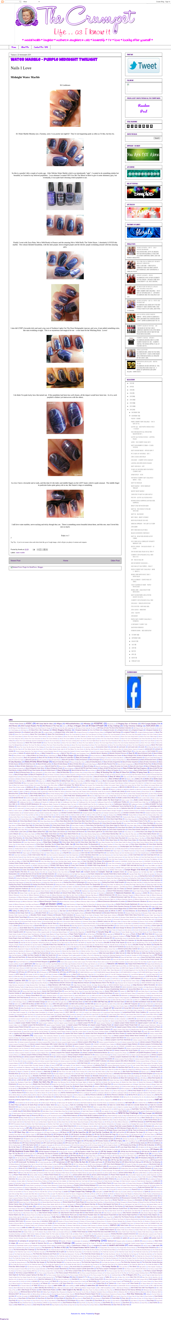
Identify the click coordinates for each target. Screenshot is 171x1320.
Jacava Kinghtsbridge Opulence (116, 989)
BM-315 (66, 789)
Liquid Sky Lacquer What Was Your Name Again (126, 1031)
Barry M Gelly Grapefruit (130, 762)
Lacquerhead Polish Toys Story (24, 1014)
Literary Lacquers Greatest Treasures (79, 1044)
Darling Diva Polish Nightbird (151, 880)
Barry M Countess (41, 759)
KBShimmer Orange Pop (82, 997)
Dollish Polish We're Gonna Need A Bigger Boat (111, 908)
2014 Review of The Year (50, 726)
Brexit (91, 795)
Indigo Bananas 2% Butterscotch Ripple (71, 980)
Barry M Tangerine (36, 774)
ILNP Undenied (136, 978)
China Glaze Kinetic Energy (155, 829)
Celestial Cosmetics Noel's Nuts (112, 812)
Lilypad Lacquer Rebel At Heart (19, 1027)
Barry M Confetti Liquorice (134, 757)
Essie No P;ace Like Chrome (46, 927)
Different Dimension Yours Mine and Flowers (26, 904)
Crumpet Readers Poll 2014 (37, 872)
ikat (41, 976)
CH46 (77, 815)
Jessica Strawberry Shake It (49, 995)
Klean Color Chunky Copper (120, 1006)
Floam (133, 934)
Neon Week (122, 1111)
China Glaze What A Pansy (65, 846)
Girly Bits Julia (130, 942)
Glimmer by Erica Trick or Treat (89, 951)
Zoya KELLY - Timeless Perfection (140, 603)
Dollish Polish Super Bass (140, 906)
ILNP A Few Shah (151, 976)
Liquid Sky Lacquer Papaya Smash (60, 1031)
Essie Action (38, 925)
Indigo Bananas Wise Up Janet (153, 987)
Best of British (114, 779)
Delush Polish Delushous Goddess (118, 891)
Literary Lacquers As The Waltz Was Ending (74, 1037)
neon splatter (105, 1111)
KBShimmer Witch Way (51, 999)
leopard (72, 1019)
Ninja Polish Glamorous (27, 1117)
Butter (67, 797)
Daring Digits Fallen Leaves (65, 876)
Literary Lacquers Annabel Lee (50, 1037)
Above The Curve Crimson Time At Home (35, 736)
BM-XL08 (139, 789)
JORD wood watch (97, 995)
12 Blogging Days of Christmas (126, 723)
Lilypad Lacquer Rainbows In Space (150, 1025)
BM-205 (129, 787)
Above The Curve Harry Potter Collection (108, 738)
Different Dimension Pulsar (90, 899)
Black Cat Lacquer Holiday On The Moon (51, 783)
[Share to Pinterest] (47, 549)
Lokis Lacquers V (13, 1065)
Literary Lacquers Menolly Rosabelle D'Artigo (139, 1048)
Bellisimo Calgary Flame (39, 779)
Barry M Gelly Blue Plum (77, 762)
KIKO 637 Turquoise (37, 1006)
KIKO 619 (150, 1004)
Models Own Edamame (145, 1082)
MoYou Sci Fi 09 (70, 1099)
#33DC (29, 723)
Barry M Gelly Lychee (45, 764)
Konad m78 (138, 1008)
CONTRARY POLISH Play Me (152, 861)
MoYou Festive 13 (29, 1090)
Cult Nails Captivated (133, 872)
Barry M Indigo (88, 766)
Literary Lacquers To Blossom (143, 1059)
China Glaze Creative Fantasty (22, 823)
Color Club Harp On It (150, 855)
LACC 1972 (78, 1012)
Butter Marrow (156, 800)
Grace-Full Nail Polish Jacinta (150, 957)
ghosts (64, 938)
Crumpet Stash (75, 872)
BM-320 (85, 789)
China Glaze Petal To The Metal (147, 836)
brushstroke (152, 795)
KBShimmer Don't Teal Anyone (18, 997)
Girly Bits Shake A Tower (101, 944)
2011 (131, 410)
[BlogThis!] (40, 549)
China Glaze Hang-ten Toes (60, 827)
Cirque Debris (151, 850)
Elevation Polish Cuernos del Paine (18, 915)
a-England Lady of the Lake (32, 732)
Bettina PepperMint (53, 781)
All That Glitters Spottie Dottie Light (53, 749)
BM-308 (28, 789)
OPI (27, 1128)
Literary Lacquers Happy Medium (126, 1044)
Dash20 (83, 886)
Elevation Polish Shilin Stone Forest (129, 915)
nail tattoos (120, 1102)
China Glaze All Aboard (96, 819)
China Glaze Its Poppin (79, 829)
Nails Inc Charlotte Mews (99, 1105)
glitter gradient (77, 955)
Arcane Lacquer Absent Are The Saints (26, 751)
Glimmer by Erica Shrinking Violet (35, 951)
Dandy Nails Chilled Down (45, 876)
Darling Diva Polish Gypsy (137, 878)
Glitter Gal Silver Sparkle (31, 955)
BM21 (21, 791)
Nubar (17, 1126)
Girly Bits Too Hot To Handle (27, 946)
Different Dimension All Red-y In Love (39, 895)
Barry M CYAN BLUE (136, 483)
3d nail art (159, 728)
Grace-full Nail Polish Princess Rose (98, 959)
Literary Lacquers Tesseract (147, 1056)
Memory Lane (145, 1071)
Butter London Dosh (143, 797)
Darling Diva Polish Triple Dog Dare (135, 884)
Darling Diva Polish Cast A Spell (77, 878)
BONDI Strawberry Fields (133, 791)
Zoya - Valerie (135, 613)
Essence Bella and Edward (130, 921)
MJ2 (15, 1080)
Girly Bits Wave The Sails (78, 946)
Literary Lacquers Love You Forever (18, 1048)
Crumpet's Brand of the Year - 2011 (147, 326)
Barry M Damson (82, 759)
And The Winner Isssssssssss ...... (140, 563)
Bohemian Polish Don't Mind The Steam (53, 791)
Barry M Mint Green (49, 770)
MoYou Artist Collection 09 (130, 1086)
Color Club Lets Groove (99, 857)
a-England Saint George (113, 732)
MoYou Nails (27, 1094)
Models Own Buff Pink (95, 1082)
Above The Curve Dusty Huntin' (129, 736)
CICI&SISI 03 (46, 850)
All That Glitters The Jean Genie (74, 749)
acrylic (142, 747)
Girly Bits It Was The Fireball (94, 942)
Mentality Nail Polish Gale (24, 1076)
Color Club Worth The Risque (92, 861)
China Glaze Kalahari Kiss (117, 829)
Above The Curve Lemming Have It (71, 740)
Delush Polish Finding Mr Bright (140, 891)
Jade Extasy (153, 991)
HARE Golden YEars (62, 966)
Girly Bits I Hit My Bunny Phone (41, 942)
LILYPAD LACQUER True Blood (61, 1029)
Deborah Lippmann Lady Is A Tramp (112, 888)
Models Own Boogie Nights (78, 1082)
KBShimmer (124, 995)
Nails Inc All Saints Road (30, 1105)
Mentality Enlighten (59, 1073)
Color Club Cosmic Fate (36, 855)
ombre (156, 1126)
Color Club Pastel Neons (147, 857)
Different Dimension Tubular (48, 901)
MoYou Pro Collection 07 (64, 1097)
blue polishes (106, 787)
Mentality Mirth (80, 1073)
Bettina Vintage (91, 781)
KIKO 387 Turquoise (131, 1004)
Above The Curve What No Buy (117, 745)
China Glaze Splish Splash (147, 840)
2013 (131, 403)
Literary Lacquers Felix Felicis (130, 1042)
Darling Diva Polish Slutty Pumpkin (113, 882)
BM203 (16, 791)
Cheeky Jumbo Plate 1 (154, 815)
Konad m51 (89, 1008)
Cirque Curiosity (140, 850)
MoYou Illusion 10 (54, 1092)
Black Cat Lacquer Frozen (31, 783)
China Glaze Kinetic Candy (136, 829)
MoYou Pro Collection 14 (113, 1097)
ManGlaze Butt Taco (124, 1067)
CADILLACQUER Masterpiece (29, 804)
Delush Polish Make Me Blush (50, 893)
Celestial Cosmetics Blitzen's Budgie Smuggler (109, 810)
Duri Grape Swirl (23, 913)
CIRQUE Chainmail (129, 850)
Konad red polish (37, 1010)
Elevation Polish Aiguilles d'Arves (74, 913)
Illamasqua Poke (83, 976)
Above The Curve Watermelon (99, 745)
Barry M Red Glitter (50, 772)
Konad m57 (108, 1008)
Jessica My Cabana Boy (17, 995)
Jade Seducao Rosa (65, 993)
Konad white (49, 1010)
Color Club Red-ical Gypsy (26, 859)
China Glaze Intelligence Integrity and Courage (41, 829)
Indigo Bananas (52, 980)
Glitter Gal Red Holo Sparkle (151, 953)
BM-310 (43, 789)
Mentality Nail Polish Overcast (42, 1076)
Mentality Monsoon (91, 1073)
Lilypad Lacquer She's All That (104, 1027)
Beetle (12, 779)
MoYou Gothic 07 (69, 1090)
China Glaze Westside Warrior (46, 846)
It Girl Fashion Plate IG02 (45, 989)
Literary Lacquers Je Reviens (83, 1046)
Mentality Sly (157, 1076)
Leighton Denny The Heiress (58, 1018)
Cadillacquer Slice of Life (105, 804)
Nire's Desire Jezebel (55, 1119)
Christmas (149, 848)
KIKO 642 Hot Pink (60, 1006)
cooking (33, 863)
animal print (149, 749)
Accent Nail (49, 747)
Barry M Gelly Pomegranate (125, 764)
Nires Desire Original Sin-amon (48, 1122)
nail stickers (112, 1102)
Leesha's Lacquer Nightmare (154, 1016)
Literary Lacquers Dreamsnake (27, 1042)
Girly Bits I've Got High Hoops (60, 942)
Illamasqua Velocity (112, 976)
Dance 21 (11, 876)
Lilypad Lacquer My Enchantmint (33, 1025)
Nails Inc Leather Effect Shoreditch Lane (104, 1107)
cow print (74, 863)
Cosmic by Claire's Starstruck (60, 863)
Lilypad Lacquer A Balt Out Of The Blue (78, 1020)
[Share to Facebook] (44, 549)
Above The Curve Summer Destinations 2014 (126, 742)
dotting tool (23, 911)
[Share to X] (42, 549)
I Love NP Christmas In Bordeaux (119, 974)
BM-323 (91, 789)
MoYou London (156, 1092)
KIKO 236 (75, 999)
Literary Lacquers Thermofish (103, 1059)
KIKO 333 (129, 1001)
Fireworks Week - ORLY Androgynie (141, 630)
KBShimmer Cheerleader (154, 995)
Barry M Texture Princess (113, 774)
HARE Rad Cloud (22, 970)
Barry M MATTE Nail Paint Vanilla (29, 770)
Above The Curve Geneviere (33, 738)
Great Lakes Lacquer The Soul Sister (137, 961)
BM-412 (113, 789)
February (134, 661)
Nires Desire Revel (64, 1122)
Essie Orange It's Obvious (104, 928)
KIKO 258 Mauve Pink (119, 999)
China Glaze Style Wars (88, 842)
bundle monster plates (32, 797)
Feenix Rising (152, 932)
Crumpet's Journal (90, 872)
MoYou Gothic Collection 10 (104, 1090)
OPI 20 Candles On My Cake (58, 1128)
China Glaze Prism (142, 350)
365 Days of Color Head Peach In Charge (39, 728)
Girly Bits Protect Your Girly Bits (53, 944)
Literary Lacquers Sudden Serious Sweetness (95, 1056)
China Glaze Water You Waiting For (24, 846)
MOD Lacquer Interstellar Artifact (97, 1080)
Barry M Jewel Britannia (102, 766)
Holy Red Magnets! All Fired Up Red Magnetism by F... (141, 433)
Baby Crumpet (46, 753)
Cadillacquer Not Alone (26, 802)
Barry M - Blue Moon (137, 514)
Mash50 (39, 1071)
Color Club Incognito (58, 857)
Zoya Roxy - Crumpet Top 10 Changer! (142, 460)
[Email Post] (33, 549)
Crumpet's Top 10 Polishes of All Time (142, 600)
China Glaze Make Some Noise (47, 834)
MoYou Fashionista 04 (155, 1088)
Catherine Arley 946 (127, 808)
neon (97, 1111)
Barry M (131, 753)
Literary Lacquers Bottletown (51, 1040)
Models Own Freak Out (24, 1084)
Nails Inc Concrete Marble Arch (137, 1105)
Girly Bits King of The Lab (143, 942)
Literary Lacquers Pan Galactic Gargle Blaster (65, 1052)
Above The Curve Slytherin (86, 742)
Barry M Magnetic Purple (54, 768)
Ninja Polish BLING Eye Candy (113, 1115)
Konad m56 (98, 1008)
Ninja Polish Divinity (151, 1115)
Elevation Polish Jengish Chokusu (42, 915)
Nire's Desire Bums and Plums (23, 1119)
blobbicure (30, 787)
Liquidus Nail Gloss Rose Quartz (137, 1033)
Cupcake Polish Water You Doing (138, 874)
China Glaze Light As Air (94, 831)
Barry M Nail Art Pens (78, 770)
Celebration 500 (85, 810)
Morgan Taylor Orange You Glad (25, 1086)
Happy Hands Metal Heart (136, 963)
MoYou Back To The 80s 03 (46, 1088)
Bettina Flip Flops (20, 781)
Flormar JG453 (22, 936)
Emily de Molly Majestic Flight (29, 919)
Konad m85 (156, 1008)
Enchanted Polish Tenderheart (72, 921)
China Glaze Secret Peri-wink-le (70, 840)
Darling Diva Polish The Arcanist (43, 884)
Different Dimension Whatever (136, 901)
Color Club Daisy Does (72, 855)
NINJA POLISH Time (134, 1117)
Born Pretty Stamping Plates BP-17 (96, 793)
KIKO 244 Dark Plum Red (104, 999)
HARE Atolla (37, 966)
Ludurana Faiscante (86, 1065)
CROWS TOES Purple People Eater (47, 869)
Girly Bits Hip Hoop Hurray (67, 940)
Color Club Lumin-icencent (115, 857)
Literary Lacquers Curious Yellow (142, 1040)
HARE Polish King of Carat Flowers (54, 968)
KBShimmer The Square (35, 999)
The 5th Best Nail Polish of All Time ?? (142, 552)
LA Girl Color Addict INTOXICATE (75, 1010)
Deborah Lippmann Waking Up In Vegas (62, 891)
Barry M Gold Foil (51, 766)
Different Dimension (155, 893)
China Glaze (64, 819)
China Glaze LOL (129, 831)
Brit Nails (145, 795)
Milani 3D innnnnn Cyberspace (140, 533)
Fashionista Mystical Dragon (59, 932)
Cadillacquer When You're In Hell (62, 806)
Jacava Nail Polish (148, 989)
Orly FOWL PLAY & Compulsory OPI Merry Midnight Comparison (148, 262)
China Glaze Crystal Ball (57, 823)
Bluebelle (114, 787)
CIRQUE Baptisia (88, 850)
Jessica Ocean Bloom (33, 995)
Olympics (149, 1126)
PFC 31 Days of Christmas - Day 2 (140, 454)
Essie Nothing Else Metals (86, 927)
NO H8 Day (108, 1122)
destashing (138, 893)
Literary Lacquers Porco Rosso (118, 1052)
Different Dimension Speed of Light (144, 899)
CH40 (72, 815)
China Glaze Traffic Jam (64, 844)
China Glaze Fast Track (130, 823)
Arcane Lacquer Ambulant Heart (48, 751)
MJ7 (30, 1080)
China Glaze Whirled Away (82, 846)
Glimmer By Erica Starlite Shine (70, 951)
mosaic (96, 1086)
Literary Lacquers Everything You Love (109, 1042)
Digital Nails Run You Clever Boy (85, 904)
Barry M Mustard (63, 770)
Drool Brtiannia (142, 911)
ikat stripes (48, 976)
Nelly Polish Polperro (88, 1111)
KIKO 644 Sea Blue (73, 1006)
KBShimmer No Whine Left (50, 997)
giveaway (70, 949)
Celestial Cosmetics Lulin (30, 812)
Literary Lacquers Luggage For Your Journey (63, 1048)
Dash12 (64, 886)
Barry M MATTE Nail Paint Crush (110, 768)
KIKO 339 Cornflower (78, 1004)
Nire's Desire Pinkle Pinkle (135, 1119)
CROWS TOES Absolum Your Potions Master (139, 863)
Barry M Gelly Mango (60, 764)
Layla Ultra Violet (75, 1016)
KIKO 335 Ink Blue (28, 1004)
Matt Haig (47, 1071)
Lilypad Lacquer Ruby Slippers (61, 1027)
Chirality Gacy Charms (50, 848)
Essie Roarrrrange (13, 930)
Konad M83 (147, 1008)
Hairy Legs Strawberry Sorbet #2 (73, 963)
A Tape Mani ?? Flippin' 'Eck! (139, 624)
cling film (66, 852)
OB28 (100, 1126)
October (134, 635)
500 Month (24, 730)
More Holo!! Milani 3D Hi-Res (139, 520)
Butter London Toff (127, 800)
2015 (131, 396)
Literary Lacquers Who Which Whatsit (121, 1061)
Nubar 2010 (24, 1126)
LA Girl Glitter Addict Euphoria (153, 1010)
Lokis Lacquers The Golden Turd (152, 1063)
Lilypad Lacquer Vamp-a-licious (82, 1029)
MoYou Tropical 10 (106, 1099)
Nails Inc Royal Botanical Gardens (55, 1109)
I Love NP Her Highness (137, 974)
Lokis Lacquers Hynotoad (114, 1063)
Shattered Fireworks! (137, 627)
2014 (131, 400)
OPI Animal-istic (67, 1130)
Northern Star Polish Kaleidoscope (36, 1124)
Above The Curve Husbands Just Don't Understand (30, 740)
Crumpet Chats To (154, 869)
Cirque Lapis (26, 852)
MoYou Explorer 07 (126, 1088)
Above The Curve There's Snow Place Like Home (56, 745)
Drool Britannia (130, 911)
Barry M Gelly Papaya (90, 764)
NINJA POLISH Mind (64, 1117)
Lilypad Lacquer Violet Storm (121, 1029)
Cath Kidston (56, 808)
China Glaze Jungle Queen (97, 829)
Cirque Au (78, 850)
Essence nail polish (111, 923)
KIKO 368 (90, 1004)
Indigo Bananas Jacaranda (16, 985)
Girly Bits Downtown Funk (32, 940)
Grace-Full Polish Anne (22, 961)
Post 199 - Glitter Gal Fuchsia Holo (141, 497)
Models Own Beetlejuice (132, 1080)
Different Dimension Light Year (120, 897)
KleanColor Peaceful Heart (59, 1008)
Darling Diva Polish (40, 878)
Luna (128, 1065)
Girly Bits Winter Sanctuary (38, 949)
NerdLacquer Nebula (72, 1113)
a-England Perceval (81, 732)
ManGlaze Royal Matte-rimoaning (64, 1069)
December (135, 412)
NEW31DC (158, 1113)
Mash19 (159, 1069)
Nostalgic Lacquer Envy (122, 1124)
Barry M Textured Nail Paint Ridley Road (30, 776)
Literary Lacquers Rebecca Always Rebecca (35, 1054)
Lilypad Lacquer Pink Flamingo (78, 1025)
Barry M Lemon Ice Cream (119, 766)
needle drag (17, 1111)
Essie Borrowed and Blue (106, 925)
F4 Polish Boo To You (78, 930)
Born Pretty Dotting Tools (38, 793)
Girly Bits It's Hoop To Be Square (114, 942)
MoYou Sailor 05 (21, 1099)
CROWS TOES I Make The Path (44, 867)
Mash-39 (124, 1069)
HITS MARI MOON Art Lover (85, 972)
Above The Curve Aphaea (73, 734)
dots (150, 908)
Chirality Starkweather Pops (137, 848)
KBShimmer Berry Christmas (137, 995)
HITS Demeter (43, 972)
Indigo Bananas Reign (100, 985)
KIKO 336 (40, 1004)
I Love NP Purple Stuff (152, 974)
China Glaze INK (22, 829)
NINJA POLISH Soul (106, 1117)
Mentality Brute (35, 1073)
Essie (16, 925)
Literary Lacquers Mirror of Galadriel (49, 1050)
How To (75, 974)
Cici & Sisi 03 (26, 850)
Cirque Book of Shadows (103, 850)
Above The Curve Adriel (21, 734)
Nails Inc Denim (42, 1107)
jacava (74, 989)
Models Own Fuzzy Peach (41, 1084)
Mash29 (13, 1071)
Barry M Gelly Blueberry (94, 762)
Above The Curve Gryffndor (67, 738)
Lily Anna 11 (14, 1020)
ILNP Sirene (115, 978)
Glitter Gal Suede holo (49, 955)
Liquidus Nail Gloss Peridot (115, 1033)
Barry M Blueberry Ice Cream (112, 755)
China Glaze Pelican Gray (88, 836)
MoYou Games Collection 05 (44, 1090)
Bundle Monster (18, 797)
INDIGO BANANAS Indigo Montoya (151, 982)
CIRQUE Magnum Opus (37, 852)
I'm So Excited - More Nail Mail (140, 606)
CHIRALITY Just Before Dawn (67, 848)
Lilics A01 (131, 1018)
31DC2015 (150, 726)
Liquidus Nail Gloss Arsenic (22, 1033)
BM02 (153, 789)
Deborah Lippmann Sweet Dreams (39, 891)
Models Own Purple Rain (103, 1084)
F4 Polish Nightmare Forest (108, 930)
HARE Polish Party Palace (112, 968)
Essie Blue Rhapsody (90, 925)
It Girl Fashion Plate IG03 (62, 989)
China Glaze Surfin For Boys (123, 842)
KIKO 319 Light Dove (61, 1001)
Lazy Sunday (102, 1016)
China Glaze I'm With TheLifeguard (104, 827)
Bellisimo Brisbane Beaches (23, 779)
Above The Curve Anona (55, 734)
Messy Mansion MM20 (77, 1078)
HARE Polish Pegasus (128, 968)
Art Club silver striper (139, 751)
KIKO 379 (112, 1004)
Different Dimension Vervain (66, 901)
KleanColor (133, 1006)
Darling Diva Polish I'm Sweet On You (19, 880)
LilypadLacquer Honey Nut (138, 1029)
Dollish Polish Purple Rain (74, 906)
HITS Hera (63, 972)
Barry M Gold (39, 766)
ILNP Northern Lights (104, 978)
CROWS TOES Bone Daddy (40, 865)
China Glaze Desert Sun (74, 823)
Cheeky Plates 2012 (26, 819)
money (115, 1084)
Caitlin (145, 806)
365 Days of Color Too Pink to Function (144, 728)
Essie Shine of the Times (48, 930)
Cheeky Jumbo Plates (128, 817)
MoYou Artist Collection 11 (146, 1086)
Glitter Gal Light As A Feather (88, 953)
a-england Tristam (129, 732)
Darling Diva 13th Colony (130, 876)
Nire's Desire (146, 1117)
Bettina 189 (130, 779)
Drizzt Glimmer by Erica (76, 911)
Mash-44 (145, 1069)
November (135, 416)
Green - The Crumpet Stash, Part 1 (141, 442)
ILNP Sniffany (125, 978)
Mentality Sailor (122, 1076)
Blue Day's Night (82, 787)
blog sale (43, 787)
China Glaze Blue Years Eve (83, 821)
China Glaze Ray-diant (118, 838)
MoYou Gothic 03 (58, 1090)
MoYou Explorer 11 (140, 1088)
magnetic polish (64, 1067)
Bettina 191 (139, 779)
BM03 (158, 789)
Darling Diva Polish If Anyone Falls (40, 880)
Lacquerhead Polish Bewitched (111, 1012)
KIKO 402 (142, 1004)
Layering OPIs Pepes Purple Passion (141, 463)
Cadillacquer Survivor (137, 804)
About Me (25, 47)
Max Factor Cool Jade (65, 1071)
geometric (56, 938)
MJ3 (19, 1080)
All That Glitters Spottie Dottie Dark (32, 749)
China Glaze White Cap (98, 846)
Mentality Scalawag (134, 1076)
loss (53, 1065)
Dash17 (70, 886)
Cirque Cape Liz (117, 850)
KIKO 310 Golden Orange (37, 1001)
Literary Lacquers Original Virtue (40, 1052)
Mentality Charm (46, 1073)
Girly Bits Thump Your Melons (142, 944)
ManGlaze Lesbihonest (91, 1067)
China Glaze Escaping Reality (111, 823)
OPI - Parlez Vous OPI (137, 560)
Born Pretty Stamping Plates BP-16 (75, 793)
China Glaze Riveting (153, 838)
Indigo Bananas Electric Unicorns (60, 982)
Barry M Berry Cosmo (19, 755)
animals (157, 749)
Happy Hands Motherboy (154, 963)
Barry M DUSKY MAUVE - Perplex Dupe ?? (142, 450)
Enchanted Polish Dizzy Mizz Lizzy (144, 919)
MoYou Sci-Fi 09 (82, 1099)
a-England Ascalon (108, 730)
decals (77, 891)
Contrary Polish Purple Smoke (18, 863)
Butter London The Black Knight (108, 800)
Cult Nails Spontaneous (63, 874)
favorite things (91, 932)
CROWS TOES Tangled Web (67, 869)
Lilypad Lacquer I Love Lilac (147, 1023)
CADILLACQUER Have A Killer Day (138, 802)
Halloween (121, 964)
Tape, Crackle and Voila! (138, 457)
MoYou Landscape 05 (85, 1092)
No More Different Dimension (120, 1122)
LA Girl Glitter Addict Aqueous (116, 1010)
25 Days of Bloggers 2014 (76, 726)
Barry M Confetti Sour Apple (16, 759)
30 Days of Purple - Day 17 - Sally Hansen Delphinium (146, 248)
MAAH (47, 1067)
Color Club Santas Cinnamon (61, 859)
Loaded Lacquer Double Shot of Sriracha (44, 1063)
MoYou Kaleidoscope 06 (69, 1092)
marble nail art (81, 1069)
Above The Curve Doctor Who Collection (75, 736)
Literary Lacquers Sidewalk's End (140, 1054)
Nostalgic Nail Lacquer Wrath (139, 1124)
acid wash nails (133, 747)
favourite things (103, 932)
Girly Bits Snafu (114, 944)
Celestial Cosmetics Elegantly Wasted (150, 810)
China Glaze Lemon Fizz (36, 831)
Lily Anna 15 (23, 1020)
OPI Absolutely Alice (157, 1128)
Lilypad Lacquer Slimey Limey (126, 1027)
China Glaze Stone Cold (70, 842)
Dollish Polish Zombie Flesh (137, 908)
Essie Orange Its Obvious (124, 927)
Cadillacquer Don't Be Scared (87, 802)
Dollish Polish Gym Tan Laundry (148, 904)
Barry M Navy (91, 770)
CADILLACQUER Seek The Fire (87, 804)
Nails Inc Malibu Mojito (141, 1107)
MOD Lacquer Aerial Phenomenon (50, 1080)
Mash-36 (118, 1069)
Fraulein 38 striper (87, 936)
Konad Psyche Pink (26, 1010)
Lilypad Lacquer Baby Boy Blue (119, 1020)
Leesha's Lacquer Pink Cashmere (19, 1018)
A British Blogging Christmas (61, 730)
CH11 (36, 815)
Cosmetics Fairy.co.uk (43, 863)
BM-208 (143, 787)
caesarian (139, 806)
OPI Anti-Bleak (78, 1130)
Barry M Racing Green (23, 772)
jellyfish (117, 993)
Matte (54, 1071)
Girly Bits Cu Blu (151, 938)
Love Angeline (66, 1065)
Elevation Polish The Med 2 (53, 917)
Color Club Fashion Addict (120, 855)
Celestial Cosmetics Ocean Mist (133, 812)
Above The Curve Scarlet (33, 742)
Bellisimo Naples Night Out (71, 779)
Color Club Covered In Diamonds (55, 855)
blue (74, 787)
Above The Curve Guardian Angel (86, 738)
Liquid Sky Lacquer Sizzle (79, 1031)
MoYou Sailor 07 (45, 1099)
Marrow (98, 1069)
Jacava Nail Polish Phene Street (73, 991)
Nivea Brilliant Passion (97, 1122)
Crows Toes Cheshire (78, 865)
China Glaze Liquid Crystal (113, 831)
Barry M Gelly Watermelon (25, 766)
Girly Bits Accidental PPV (104, 938)
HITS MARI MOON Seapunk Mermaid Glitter (107, 972)
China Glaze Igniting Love (143, 827)
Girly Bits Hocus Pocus (85, 940)
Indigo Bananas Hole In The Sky (102, 982)
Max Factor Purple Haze (114, 1071)
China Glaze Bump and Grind (102, 821)
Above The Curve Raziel (147, 740)
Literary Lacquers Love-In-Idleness (39, 1048)
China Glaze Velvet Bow (138, 844)
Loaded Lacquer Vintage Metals (66, 1063)
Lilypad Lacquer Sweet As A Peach (149, 1027)
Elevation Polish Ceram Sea (133, 913)
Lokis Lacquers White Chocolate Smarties (32, 1065)
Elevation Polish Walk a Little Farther (108, 917)
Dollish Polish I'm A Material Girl (34, 906)
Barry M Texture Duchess (68, 774)
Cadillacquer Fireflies (120, 802)
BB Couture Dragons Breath (138, 776)
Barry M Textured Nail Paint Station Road (54, 776)
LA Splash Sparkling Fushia (55, 1012)
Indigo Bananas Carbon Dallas (130, 980)
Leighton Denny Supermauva (39, 1018)
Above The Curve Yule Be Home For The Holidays (30, 747)
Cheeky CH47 (142, 815)
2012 (131, 406)
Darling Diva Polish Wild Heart (45, 886)
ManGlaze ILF (155, 1067)
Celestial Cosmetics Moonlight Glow (92, 812)
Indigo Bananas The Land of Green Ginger (83, 987)
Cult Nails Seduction (47, 874)
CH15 (42, 815)
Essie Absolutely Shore (26, 925)
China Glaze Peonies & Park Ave (106, 836)
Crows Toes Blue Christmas (22, 865)
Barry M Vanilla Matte (86, 776)
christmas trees (158, 848)
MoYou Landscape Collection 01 (102, 1092)
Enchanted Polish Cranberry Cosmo (123, 919)
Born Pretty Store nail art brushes (53, 795)
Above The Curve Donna (112, 736)
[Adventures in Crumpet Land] (134, 707)
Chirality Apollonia (113, 846)
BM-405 (105, 789)
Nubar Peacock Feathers (50, 1126)
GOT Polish (158, 955)
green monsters (158, 961)
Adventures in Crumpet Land (135, 676)
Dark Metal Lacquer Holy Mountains (104, 876)
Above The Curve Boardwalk (112, 734)
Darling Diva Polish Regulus (16, 882)
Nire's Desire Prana (151, 1119)
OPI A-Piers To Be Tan (143, 1128)
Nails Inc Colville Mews (117, 1105)
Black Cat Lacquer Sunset (21, 785)
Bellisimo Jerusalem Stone (55, 779)
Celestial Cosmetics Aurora (131, 810)
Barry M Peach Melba (126, 770)
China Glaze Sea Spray (50, 840)
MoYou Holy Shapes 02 (120, 1090)
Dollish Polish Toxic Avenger (68, 908)
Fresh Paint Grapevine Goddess (115, 936)
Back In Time (65, 753)
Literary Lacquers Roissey (58, 1054)
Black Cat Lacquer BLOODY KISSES (142, 781)
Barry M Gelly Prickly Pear (143, 764)
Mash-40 (131, 1069)
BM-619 (126, 789)
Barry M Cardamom (30, 757)
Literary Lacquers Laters (153, 1046)
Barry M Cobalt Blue (67, 757)
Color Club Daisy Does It (88, 855)
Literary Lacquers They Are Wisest (124, 1059)
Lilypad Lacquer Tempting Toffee (18, 1029)
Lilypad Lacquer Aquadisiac (100, 1020)
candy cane (12, 808)
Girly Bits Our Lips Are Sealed (33, 944)
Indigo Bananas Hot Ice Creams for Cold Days (126, 982)
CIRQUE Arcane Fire (67, 850)
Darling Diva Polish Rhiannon (33, 882)
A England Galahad (81, 730)
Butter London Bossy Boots (107, 797)
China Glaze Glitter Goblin (134, 825)
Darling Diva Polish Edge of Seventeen (117, 878)
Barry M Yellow (115, 776)
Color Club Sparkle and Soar (97, 859)
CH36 (62, 815)
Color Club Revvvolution (43, 859)
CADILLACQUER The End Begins (26, 806)
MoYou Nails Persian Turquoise (63, 1094)
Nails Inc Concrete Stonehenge (26, 1107)
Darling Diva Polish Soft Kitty (134, 882)
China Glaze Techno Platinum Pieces (143, 842)
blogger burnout (53, 787)
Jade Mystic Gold (38, 993)
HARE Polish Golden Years (33, 968)
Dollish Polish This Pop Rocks (51, 908)
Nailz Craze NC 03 (107, 1109)
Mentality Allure (13, 1073)
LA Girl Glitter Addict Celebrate (134, 1010)
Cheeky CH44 (132, 815)
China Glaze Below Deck (47, 821)
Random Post (143, 108)
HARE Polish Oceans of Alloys (95, 968)
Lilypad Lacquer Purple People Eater (126, 1025)
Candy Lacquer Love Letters (34, 808)
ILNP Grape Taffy (78, 978)
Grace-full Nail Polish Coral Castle (67, 957)
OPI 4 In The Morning (74, 1128)
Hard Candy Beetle (25, 966)
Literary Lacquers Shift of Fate (121, 1054)
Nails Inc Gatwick (69, 1107)
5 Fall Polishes (15, 730)
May (133, 651)
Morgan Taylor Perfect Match (44, 1086)
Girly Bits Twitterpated (42, 946)
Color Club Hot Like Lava (30, 857)
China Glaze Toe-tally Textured (25, 844)
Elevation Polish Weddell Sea (128, 917)
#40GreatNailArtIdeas (72, 723)
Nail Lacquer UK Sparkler (65, 1102)
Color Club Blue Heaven (112, 852)
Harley (43, 970)
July (133, 645)
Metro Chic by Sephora (111, 1078)
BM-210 (156, 787)
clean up (58, 852)
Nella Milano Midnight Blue (31, 1111)
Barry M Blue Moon (83, 755)
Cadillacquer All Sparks (40, 802)
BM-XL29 (146, 789)
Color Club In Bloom (44, 857)
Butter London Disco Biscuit (127, 797)
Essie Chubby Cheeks (132, 925)
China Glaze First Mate (146, 823)
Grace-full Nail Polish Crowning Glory (88, 957)
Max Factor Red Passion (131, 1071)
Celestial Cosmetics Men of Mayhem (48, 812)
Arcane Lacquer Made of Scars (84, 751)
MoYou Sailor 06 (33, 1099)
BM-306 (21, 789)
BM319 (27, 791)
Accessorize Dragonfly (75, 747)
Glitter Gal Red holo (133, 953)
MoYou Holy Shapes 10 (135, 1090)
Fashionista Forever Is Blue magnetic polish (38, 932)
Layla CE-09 (95, 1014)
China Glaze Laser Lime (18, 831)
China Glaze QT (103, 838)
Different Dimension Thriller (29, 901)
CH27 (57, 815)
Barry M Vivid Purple (100, 776)
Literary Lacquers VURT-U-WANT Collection (93, 1061)
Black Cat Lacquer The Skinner (70, 785)
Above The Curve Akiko (37, 734)
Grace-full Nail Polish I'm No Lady (130, 957)
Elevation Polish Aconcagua (56, 913)
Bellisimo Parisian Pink (86, 779)
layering (79, 1014)
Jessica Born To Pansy (143, 993)
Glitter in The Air (87, 955)
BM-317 (72, 789)
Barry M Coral (30, 759)
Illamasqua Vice (124, 976)
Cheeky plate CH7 (156, 817)
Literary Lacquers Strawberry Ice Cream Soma (39, 1056)
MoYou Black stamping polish (83, 1088)
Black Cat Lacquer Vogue (112, 785)
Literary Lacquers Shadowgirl (102, 1054)
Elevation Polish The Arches (36, 917)
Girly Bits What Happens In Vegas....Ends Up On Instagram (142, 946)
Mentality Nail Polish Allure (105, 1073)
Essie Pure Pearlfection (154, 927)
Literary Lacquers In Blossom (43, 1046)
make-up (79, 1067)
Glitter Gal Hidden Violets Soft (70, 953)
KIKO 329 (88, 1001)
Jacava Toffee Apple (111, 991)
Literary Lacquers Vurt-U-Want (68, 1061)
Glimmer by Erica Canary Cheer (107, 949)
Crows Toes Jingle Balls (82, 867)
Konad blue (79, 1008)
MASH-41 (138, 1069)
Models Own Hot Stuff (58, 1084)
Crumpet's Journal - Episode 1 (145, 338)
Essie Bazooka (64, 925)
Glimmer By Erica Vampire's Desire (109, 951)
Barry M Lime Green (136, 766)
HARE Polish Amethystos (103, 966)
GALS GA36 (41, 938)
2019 (131, 387)
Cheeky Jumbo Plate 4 (62, 817)
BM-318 (79, 789)
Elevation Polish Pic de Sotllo (84, 915)
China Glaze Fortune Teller (61, 825)
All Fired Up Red (151, 747)
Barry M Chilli (54, 757)
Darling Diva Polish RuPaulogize (74, 882)
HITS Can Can (32, 972)
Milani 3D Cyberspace (128, 1078)
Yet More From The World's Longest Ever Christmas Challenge (147, 288)
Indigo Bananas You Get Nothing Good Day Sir (23, 989)
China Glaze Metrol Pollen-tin (68, 834)
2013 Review (13, 726)
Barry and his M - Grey (137, 466)
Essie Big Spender (77, 925)
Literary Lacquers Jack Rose (63, 1046)
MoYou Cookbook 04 (99, 1088)
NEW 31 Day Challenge (128, 1113)
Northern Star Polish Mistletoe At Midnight (76, 1124)
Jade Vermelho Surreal (89, 993)
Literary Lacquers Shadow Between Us (80, 1054)
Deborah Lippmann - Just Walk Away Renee (120, 886)
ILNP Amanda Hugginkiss (26, 978)
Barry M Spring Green (139, 772)
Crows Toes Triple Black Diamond (98, 869)
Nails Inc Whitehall (88, 1109)
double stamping (43, 911)
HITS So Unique (39, 974)
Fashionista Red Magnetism (76, 932)
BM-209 (150, 787)
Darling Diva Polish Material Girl (128, 880)
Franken (76, 936)
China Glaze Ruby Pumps (17, 840)
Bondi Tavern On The (148, 791)
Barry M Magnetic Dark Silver (35, 768)
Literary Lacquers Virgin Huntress (49, 1061)
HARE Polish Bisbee (134, 966)
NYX (77, 1126)
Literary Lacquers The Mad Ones (38, 1059)
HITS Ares (21, 972)
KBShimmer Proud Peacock (140, 997)
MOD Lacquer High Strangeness (73, 1080)
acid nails (113, 747)
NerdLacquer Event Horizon (41, 1113)
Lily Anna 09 (149, 1018)
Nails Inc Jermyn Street (83, 1107)
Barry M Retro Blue (63, 772)
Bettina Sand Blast (78, 781)
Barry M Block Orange (65, 755)
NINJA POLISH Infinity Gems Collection (46, 1117)
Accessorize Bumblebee (60, 747)
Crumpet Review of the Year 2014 (57, 872)
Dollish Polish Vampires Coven (86, 908)
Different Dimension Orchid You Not (38, 899)
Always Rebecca (104, 749)
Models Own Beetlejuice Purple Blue (21, 1082)
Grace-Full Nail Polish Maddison (53, 959)
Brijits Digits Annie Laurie (101, 795)
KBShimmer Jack (35, 997)
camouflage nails (154, 806)
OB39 (105, 1126)
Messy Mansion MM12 (44, 1078)
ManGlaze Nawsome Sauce (42, 1069)
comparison (108, 861)
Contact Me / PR (41, 47)
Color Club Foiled (135, 855)
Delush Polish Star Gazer (90, 893)
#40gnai (59, 723)
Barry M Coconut (81, 757)
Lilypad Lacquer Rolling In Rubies (40, 1027)
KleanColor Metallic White (43, 1008)
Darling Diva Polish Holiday (153, 878)
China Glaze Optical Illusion (148, 834)
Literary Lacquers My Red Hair (102, 1050)
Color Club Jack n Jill (71, 857)
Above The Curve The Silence (33, 745)
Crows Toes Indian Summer (65, 867)
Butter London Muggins (57, 800)
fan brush (135, 930)
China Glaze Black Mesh (63, 821)
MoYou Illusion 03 (17, 1092)
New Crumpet (146, 1113)
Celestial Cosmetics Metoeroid (70, 812)
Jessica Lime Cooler (157, 993)
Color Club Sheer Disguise (78, 859)
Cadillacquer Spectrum (121, 804)
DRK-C (120, 911)
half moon (102, 963)
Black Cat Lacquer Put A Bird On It (134, 783)
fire (86, 934)
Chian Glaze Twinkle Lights (51, 819)
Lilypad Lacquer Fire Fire (86, 1023)
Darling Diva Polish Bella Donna (56, 878)
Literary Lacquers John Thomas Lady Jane (105, 1046)
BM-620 (132, 789)
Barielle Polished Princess (118, 753)
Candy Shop (47, 808)
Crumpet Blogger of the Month (135, 870)
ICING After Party (18, 976)
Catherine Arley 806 (113, 808)
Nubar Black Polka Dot (35, 1126)
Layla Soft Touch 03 (29, 1016)
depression (109, 893)
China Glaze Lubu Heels (27, 834)
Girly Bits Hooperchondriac (145, 940)
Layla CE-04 (86, 1014)
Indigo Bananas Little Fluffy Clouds (59, 985)
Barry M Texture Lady (83, 774)
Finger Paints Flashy (61, 934)
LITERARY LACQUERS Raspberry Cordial (142, 1052)
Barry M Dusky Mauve (119, 759)
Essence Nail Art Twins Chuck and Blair (93, 923)
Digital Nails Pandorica (69, 904)
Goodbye (134, 955)
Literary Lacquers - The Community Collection (46, 1035)
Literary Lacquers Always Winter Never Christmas (129, 1035)
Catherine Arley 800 (99, 808)
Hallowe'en (110, 964)
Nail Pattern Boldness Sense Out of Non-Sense (94, 1102)
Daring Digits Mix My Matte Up (84, 876)
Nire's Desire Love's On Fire (70, 1119)
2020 (131, 383)
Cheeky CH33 (121, 815)
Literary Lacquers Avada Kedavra (135, 1037)
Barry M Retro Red (89, 772)
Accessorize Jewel (102, 747)
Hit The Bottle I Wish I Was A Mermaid (109, 970)
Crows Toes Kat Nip (96, 867)
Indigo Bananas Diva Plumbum (39, 982)
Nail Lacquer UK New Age (49, 1102)
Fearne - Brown (135, 418)
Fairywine (120, 930)
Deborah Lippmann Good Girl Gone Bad (64, 888)
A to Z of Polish (95, 730)
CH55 (98, 815)
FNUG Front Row (50, 936)
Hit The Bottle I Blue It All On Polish (87, 970)
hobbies (55, 974)
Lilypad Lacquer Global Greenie (124, 1023)
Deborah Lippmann (99, 886)
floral (139, 934)
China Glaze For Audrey (42, 825)
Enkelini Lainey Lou (104, 921)
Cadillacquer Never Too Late (68, 804)
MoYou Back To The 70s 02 (27, 1088)
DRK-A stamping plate (101, 911)
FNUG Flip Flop (39, 936)
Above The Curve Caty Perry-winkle (131, 734)
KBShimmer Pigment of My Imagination (118, 997)
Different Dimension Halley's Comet (27, 897)
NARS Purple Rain (119, 1109)
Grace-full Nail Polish (18, 957)
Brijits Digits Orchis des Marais (118, 795)
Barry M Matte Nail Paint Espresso (135, 768)
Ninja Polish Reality (92, 1117)
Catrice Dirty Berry (142, 808)
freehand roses (99, 936)
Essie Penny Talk (139, 927)
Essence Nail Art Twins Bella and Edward (70, 923)
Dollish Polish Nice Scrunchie (54, 906)
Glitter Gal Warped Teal (64, 955)
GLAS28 (94, 949)
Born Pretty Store (36, 795)
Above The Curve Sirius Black (52, 742)
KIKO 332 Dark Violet (117, 1001)
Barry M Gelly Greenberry (148, 762)
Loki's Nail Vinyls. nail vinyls (97, 1063)
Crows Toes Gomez (113, 865)
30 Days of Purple (96, 726)
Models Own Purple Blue (86, 1084)
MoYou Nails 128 (48, 1094)
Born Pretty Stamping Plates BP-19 (117, 793)
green (150, 961)
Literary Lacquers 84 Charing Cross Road (72, 1035)
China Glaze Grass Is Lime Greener (38, 827)
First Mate (99, 934)
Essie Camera (120, 925)
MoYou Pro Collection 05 (46, 1097)
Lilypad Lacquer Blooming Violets (140, 1020)
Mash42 (26, 1071)
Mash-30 (111, 1069)
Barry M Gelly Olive (76, 764)
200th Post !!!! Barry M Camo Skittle (141, 494)
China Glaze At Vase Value (147, 819)
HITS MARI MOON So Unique (129, 972)
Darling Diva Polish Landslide (60, 880)
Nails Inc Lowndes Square (125, 1107)
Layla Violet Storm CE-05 (89, 1016)
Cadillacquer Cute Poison (70, 802)
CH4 (67, 815)
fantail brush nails (145, 930)
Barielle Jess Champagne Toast (80, 753)
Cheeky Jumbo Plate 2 (30, 817)
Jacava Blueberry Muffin (85, 989)
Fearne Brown (115, 932)
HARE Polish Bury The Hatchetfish (151, 966)
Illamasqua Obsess (70, 976)
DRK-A (89, 911)
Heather (73, 970)
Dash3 (89, 886)
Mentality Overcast (99, 1076)
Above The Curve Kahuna (53, 740)
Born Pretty (24, 793)
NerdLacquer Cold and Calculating (22, 1113)
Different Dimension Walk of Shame (85, 901)
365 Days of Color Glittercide (18, 728)
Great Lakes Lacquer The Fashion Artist (85, 961)
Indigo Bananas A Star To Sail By (93, 980)
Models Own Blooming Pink (61, 1082)
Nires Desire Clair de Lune (31, 1122)
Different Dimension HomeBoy (75, 897)
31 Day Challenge (114, 726)
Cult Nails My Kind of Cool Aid (29, 874)
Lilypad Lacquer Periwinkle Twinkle (55, 1025)
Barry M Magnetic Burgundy (16, 768)
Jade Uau (76, 993)
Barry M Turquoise (73, 776)
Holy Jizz (68, 974)
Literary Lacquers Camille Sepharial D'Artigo (91, 1040)
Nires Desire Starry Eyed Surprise (80, 1122)
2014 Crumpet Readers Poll (30, 726)
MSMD (115, 1099)
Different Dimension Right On (107, 899)
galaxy (34, 938)
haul (59, 970)
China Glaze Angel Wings (114, 819)
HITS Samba (29, 974)
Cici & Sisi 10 (35, 850)
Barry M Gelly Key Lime (28, 764)
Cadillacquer (13, 802)
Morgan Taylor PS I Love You (63, 1086)
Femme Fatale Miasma (48, 934)
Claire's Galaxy (50, 852)
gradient (53, 962)
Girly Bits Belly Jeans (120, 938)
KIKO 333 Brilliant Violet (142, 1001)
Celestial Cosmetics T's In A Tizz (19, 815)
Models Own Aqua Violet (116, 1080)
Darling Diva (119, 876)
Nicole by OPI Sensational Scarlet (52, 1115)
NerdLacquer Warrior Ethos (107, 1113)
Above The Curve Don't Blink (95, 736)
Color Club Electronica (105, 855)
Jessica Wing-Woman (80, 995)
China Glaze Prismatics (68, 838)
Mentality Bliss (24, 1073)
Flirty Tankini (126, 934)
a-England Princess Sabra (96, 732)
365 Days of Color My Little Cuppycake (63, 728)
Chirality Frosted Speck (36, 848)
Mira (10, 1080)
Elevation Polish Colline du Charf (152, 913)
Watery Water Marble (137, 491)
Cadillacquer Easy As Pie (104, 802)
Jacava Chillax (99, 989)
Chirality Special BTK (122, 848)
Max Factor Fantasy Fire (80, 1071)
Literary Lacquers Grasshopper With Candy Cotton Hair (47, 1044)
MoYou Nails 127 (37, 1094)
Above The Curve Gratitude (50, 738)
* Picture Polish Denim (16, 723)
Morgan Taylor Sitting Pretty (83, 1086)
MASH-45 (152, 1069)
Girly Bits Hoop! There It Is (101, 940)
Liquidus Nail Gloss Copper (73, 1033)
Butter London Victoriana (142, 800)
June (133, 648)
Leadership (112, 1016)
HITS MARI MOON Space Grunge (148, 972)
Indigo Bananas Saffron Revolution (144, 985)
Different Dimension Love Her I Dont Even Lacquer (146, 897)
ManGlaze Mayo (13, 1069)
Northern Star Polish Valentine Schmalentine (102, 1124)
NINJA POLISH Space (120, 1117)
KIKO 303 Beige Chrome (20, 1001)
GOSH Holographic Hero (145, 955)
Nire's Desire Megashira (86, 1119)
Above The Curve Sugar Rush (104, 742)
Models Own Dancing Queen (111, 1082)
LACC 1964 (69, 1012)
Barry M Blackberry (51, 755)
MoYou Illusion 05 (42, 1092)
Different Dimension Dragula (125, 895)
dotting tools (33, 911)
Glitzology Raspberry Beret (117, 955)
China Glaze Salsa (34, 840)
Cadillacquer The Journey (44, 806)
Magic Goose (54, 1067)
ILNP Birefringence (53, 978)
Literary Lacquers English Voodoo (66, 1042)
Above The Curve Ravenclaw (131, 740)
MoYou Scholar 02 (58, 1099)
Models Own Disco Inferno (129, 1082)
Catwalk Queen (72, 810)
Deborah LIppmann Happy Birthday (88, 888)
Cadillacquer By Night (55, 802)
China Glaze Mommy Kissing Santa (90, 834)
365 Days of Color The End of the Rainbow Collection (114, 728)
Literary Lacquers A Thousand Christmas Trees (98, 1035)
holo (61, 974)
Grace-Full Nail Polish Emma (109, 957)
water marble (20, 552)
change (104, 815)
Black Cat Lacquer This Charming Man (92, 785)
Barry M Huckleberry (75, 766)
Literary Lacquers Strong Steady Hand (68, 1056)
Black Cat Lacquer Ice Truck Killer (94, 783)
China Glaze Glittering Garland (152, 825)
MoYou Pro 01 (133, 1094)
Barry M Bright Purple (145, 755)
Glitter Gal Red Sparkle (15, 955)
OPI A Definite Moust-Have (89, 1128)
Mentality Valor (23, 1078)
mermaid (32, 1078)
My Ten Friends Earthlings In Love (129, 1099)
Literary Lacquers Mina (31, 1050)
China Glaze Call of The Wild (120, 821)
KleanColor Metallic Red (27, 1008)
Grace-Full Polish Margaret (38, 961)
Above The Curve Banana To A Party (92, 734)
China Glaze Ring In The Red (136, 838)
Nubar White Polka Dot (66, 1126)
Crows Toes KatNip (109, 867)
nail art (158, 1099)
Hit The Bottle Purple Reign (153, 970)
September (135, 638)
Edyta (32, 913)
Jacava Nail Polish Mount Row (52, 991)
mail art (73, 1067)
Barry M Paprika (113, 770)
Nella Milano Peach (48, 1111)
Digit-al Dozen (48, 903)
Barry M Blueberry (96, 755)
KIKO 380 (119, 1004)
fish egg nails (108, 934)
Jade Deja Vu (131, 991)
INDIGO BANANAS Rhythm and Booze (119, 985)
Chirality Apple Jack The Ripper (130, 846)
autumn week (30, 753)
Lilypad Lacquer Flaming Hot (104, 1023)
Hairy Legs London (41, 963)
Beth (123, 779)
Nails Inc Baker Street (47, 1105)
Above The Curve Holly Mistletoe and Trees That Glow (136, 738)
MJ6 (24, 1080)
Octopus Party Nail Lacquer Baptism (120, 1126)
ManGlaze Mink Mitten (108, 1067)
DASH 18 (57, 886)
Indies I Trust (41, 980)
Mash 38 (104, 1069)
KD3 (62, 999)
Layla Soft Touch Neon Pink (59, 1016)
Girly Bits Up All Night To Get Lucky (59, 946)
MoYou (102, 1086)
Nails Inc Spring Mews (73, 1109)
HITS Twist (48, 974)
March (134, 658)
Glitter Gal (130, 951)
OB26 (95, 1126)
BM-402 (99, 789)
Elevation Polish (41, 913)
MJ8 (35, 1080)
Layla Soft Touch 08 (42, 1016)
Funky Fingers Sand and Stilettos (19, 938)
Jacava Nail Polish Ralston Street (93, 991)
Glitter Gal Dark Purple (142, 951)
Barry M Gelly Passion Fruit (106, 764)
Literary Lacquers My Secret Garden (126, 1050)
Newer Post (15, 561)
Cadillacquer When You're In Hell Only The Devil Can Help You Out (91, 806)
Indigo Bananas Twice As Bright (110, 987)
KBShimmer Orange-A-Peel (98, 997)
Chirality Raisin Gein (109, 848)
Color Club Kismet (85, 857)
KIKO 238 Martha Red (87, 999)
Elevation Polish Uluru (91, 917)
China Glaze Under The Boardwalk (86, 844)
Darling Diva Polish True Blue (154, 884)
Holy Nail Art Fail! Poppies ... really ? (142, 566)
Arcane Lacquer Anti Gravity (66, 751)
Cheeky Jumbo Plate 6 (96, 817)
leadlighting (121, 1016)
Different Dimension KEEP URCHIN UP (98, 897)
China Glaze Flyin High (24, 825)
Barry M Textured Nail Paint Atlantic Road (133, 774)
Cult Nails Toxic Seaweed (79, 874)
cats (65, 810)
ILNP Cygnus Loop (65, 978)
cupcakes (151, 874)
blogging (62, 787)
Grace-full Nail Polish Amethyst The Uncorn (41, 957)
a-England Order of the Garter (64, 732)
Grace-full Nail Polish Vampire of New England (125, 959)
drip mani (63, 911)
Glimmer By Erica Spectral (53, 951)
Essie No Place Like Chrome (67, 927)
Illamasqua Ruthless (98, 976)
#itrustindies (110, 723)
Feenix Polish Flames (140, 932)
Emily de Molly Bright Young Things (148, 917)
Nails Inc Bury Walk (62, 1105)
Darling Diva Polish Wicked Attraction (22, 886)
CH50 (82, 815)
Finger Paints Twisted (76, 934)
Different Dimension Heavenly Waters (51, 897)
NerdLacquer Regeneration (88, 1113)
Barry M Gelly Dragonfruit (112, 762)
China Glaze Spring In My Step (32, 842)
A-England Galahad (152, 730)
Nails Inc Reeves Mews (37, 1109)
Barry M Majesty (69, 768)
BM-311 (51, 789)
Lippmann (151, 1029)
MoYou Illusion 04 (31, 1092)
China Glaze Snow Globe (128, 840)
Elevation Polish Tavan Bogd (18, 917)
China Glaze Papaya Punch (51, 836)
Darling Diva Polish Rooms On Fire (52, 882)
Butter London (75, 797)
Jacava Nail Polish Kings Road (31, 991)
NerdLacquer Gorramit (57, 1113)
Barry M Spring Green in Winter (146, 314)
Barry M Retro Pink (77, 772)
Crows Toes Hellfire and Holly (153, 865)
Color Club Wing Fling (47, 861)
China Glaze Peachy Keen (71, 836)
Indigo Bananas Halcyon (81, 982)
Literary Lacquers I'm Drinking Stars (151, 1044)
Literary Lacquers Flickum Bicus (150, 1042)
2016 (131, 393)
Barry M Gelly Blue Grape (61, 762)
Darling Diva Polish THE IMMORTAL (65, 884)
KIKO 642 (49, 1006)
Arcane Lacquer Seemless (102, 751)
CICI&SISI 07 (56, 850)
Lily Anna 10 (158, 1018)
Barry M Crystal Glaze (54, 759)
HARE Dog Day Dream (48, 966)
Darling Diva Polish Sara (93, 882)
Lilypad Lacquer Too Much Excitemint (39, 1029)
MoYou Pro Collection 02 (146, 1094)
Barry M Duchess (106, 759)
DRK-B (113, 911)
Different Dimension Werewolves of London (111, 901)
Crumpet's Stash (104, 872)
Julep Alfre (107, 995)
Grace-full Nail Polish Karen (16, 959)
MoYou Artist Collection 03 (114, 1086)
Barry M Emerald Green (148, 759)
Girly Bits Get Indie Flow (49, 940)
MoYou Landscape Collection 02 (122, 1092)
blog (37, 787)
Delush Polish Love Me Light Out (29, 893)
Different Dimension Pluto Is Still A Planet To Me (66, 899)
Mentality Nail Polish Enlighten (143, 1073)
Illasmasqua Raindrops (138, 976)
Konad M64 (128, 1008)
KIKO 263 (129, 999)
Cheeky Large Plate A (143, 817)
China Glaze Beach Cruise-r (29, 821)
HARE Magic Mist (74, 966)
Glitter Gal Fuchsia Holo (40, 953)
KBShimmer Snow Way (20, 999)
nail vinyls (128, 1102)
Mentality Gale (70, 1073)
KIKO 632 (158, 1004)
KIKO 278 (145, 999)
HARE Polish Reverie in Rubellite (144, 968)
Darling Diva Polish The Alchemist (19, 884)
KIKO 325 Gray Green (76, 1001)
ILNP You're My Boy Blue (150, 978)
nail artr (27, 1102)
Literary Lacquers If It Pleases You (22, 1046)
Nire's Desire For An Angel (40, 1119)
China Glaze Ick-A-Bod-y (125, 827)
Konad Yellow (58, 1010)
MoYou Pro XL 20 (128, 1097)
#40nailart (87, 723)
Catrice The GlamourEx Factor (51, 810)
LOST (58, 1065)
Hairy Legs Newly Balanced (55, 963)
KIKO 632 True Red (15, 1006)
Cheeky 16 (112, 815)
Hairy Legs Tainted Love (91, 963)
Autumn (20, 753)
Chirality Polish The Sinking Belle (90, 848)
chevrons (37, 819)
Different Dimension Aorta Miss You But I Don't (65, 895)
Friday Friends (131, 936)
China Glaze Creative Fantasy (40, 823)
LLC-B (29, 1063)
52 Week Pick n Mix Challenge (39, 730)
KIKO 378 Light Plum (101, 1004)
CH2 (52, 815)
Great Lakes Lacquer (66, 961)
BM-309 (36, 789)
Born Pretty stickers (23, 795)
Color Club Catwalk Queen (142, 852)
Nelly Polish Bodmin (75, 1111)
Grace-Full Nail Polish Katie (33, 959)
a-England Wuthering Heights (145, 732)
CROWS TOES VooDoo (116, 869)
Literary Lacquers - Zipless (145, 275)
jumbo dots (115, 995)
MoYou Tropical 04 (94, 1099)
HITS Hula (72, 972)
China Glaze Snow (111, 840)
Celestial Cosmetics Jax (15, 812)
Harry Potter (51, 970)
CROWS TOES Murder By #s (96, 863)
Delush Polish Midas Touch (71, 893)
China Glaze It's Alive (63, 829)
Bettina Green (31, 781)
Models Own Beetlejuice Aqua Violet (152, 1080)
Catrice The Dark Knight (32, 810)
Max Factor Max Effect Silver (97, 1071)
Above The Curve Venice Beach (80, 745)
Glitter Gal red (120, 953)
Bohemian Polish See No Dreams (101, 791)
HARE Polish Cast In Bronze (16, 968)
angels (141, 749)
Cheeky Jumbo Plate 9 (113, 817)
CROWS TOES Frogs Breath (96, 865)
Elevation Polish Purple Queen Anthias (105, 915)
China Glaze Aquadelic (131, 819)
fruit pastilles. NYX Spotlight (147, 936)
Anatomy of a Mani (116, 749)
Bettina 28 (148, 779)
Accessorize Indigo (89, 747)
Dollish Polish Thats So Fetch (33, 908)
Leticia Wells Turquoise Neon (94, 1018)
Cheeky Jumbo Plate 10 (15, 817)
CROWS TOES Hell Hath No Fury (131, 865)
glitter (122, 951)
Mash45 (33, 1071)
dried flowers (53, 911)
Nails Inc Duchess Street (55, 1107)
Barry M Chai (43, 757)
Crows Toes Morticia (28, 869)
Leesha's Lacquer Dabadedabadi (136, 1016)
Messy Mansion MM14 (61, 1078)
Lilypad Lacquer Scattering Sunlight (83, 1027)
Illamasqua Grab (57, 976)
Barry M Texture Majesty (97, 774)
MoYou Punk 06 (151, 1097)
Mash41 (20, 1071)
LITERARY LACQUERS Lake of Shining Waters (132, 1046)
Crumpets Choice (118, 872)
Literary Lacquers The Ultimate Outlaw (60, 1059)
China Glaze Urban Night (121, 844)
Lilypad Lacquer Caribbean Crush (48, 1023)
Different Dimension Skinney (124, 899)
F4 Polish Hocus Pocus (92, 930)
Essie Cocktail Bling (145, 925)
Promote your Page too (133, 709)
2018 (131, 390)
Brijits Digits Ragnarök (134, 795)
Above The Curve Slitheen (69, 742)
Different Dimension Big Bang (88, 895)
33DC (160, 726)
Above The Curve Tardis (147, 742)
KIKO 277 (137, 999)
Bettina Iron (41, 781)
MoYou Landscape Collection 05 (141, 1092)
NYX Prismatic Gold (86, 1126)
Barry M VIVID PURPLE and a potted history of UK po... (141, 596)
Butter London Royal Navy (75, 800)
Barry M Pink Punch (140, 770)
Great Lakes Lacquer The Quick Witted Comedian (111, 961)
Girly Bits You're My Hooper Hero (56, 949)
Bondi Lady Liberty (118, 791)
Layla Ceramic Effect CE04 (116, 1014)
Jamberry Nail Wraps (105, 993)
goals (128, 955)
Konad (71, 1008)
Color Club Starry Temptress (116, 859)
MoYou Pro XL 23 (140, 1097)
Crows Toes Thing (82, 869)
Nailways (97, 1109)
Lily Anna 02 (140, 1018)
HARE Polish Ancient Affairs (119, 966)
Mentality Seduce (146, 1076)
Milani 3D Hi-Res (141, 1078)
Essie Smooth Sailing (63, 930)
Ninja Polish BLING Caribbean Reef (91, 1115)
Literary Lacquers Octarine (22, 1052)
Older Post (115, 561)
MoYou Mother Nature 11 (15, 1094)
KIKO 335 (17, 1004)
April (133, 654)
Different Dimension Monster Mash (18, 899)
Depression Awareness (123, 893)
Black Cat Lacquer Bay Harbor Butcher (115, 781)
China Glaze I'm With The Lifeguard (81, 827)
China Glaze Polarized (79, 819)
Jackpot (122, 991)
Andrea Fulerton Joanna (130, 749)
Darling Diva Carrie (146, 876)
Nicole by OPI (36, 1115)
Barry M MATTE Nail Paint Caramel (86, 768)
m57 (37, 1067)
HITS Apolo (12, 972)
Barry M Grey (62, 766)
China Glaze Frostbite (78, 825)
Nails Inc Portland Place (22, 1109)
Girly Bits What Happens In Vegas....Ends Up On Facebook (105, 946)
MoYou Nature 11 (79, 1094)
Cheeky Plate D (15, 819)
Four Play (69, 936)
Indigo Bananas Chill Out (22, 982)
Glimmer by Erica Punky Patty (148, 949)
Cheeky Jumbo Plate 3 (45, 817)
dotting (15, 911)
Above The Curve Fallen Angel (148, 736)
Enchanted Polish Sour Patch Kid (53, 921)
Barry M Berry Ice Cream (35, 755)
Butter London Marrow (40, 800)
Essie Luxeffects (13, 927)
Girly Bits (91, 938)
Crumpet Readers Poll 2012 (18, 872)
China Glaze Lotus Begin (144, 831)
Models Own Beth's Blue (41, 1082)
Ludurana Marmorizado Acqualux (116, 1065)
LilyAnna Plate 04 (59, 1020)
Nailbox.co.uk (152, 1102)
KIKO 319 (50, 1001)
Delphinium (85, 891)
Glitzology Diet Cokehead (101, 955)
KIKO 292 (154, 999)
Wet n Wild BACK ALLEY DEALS (139, 530)
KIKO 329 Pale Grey (101, 1002)
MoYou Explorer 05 (113, 1088)
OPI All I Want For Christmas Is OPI (34, 1130)
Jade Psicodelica (52, 993)
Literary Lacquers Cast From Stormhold (117, 1040)
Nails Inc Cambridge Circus (79, 1105)
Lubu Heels (76, 1065)
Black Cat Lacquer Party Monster (114, 783)
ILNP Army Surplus (40, 978)
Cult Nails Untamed (94, 874)
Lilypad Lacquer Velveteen (101, 1029)
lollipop (47, 1065)
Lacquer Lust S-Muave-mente (92, 1012)
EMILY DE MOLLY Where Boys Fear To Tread (73, 919)
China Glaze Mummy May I (110, 834)
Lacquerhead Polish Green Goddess (134, 1012)
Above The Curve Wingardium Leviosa (138, 745)
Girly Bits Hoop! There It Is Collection (122, 940)
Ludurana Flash (99, 1065)
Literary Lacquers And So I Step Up (30, 1037)
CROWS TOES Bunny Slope (59, 865)
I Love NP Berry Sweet (102, 974)
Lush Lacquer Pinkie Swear (140, 1065)
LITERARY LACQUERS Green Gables (103, 1044)
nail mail (76, 1102)
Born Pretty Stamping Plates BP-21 (139, 793)
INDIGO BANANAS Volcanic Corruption (132, 987)
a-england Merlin (48, 732)
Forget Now (61, 936)
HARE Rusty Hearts (34, 970)
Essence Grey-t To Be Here (32, 923)
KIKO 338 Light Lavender (61, 1004)
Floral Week (148, 934)
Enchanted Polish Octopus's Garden (32, 921)
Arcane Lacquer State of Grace (122, 751)
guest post (28, 964)
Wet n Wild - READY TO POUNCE (139, 517)
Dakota (159, 874)
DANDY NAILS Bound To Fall (25, 876)
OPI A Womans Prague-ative (126, 1128)
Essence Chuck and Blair (146, 921)
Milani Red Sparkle (154, 1078)
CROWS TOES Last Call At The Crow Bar (127, 867)
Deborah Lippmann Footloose (18, 888)
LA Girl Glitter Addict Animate (97, 1010)
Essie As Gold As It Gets (51, 925)
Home (13, 47)
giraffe (85, 938)
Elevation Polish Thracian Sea (72, 917)
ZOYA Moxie (134, 616)
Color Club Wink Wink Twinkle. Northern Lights (67, 861)
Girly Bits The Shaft (125, 944)
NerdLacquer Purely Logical (136, 1111)
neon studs (114, 1111)
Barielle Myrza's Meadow (99, 753)
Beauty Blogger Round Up (155, 776)
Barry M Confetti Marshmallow (153, 757)
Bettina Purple (66, 781)
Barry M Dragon (95, 759)
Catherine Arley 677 (83, 808)
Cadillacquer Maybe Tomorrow (50, 804)
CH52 (88, 815)
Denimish (101, 893)
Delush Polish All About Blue (97, 891)
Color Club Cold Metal (20, 855)
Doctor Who (111, 904)
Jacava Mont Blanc (134, 989)
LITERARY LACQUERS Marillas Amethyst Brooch (91, 1048)
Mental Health (155, 1071)
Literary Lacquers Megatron (115, 1048)
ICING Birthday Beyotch (31, 976)
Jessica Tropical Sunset (66, 995)
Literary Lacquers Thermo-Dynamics (81, 1059)
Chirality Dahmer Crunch (21, 848)
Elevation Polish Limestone (64, 915)
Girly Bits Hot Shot (26, 942)
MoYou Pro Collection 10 (81, 1097)
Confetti (116, 861)
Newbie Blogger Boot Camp (20, 1115)
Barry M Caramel (17, 757)
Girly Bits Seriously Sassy (86, 944)
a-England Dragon (137, 730)
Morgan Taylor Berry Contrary (142, 1084)
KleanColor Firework (146, 1006)
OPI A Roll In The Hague (106, 1128)
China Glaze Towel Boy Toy (45, 844)
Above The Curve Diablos (55, 736)
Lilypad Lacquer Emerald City (67, 1023)
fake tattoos (128, 930)
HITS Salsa (19, 974)
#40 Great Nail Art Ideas (44, 723)
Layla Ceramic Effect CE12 (133, 1014)
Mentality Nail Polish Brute (122, 1073)
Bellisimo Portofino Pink (101, 779)
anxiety (11, 751)
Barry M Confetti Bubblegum (98, 757)
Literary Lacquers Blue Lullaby (31, 1040)
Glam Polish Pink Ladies (83, 949)
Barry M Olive (101, 770)
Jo (88, 995)
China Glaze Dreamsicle (92, 823)
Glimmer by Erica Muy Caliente (127, 949)
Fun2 (158, 936)
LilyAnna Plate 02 (33, 1020)
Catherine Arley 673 (68, 808)
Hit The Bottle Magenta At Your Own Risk (132, 970)
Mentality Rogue (111, 1076)
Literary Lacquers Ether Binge (86, 1042)
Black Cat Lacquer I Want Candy (73, 783)
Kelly (68, 999)
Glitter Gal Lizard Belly (106, 953)
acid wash (122, 747)
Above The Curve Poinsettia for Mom (111, 740)
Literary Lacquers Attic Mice (95, 1037)
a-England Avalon (123, 730)
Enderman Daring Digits (89, 921)
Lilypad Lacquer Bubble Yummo (25, 1023)
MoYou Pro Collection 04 (27, 1097)
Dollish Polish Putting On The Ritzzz (94, 906)
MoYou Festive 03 (16, 1090)
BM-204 (122, 787)
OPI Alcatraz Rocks (15, 1130)
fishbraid (117, 934)
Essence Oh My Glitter (125, 923)
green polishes (14, 963)
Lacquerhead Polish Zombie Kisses (44, 1014)
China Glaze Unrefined (106, 844)
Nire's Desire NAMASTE (101, 1119)
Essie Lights (156, 925)
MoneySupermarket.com (125, 1084)
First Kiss (91, 934)
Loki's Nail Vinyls (82, 1063)
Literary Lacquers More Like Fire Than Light (75, 1050)
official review (139, 1126)
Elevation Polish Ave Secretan (113, 913)
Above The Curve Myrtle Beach (91, 740)
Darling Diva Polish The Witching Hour (113, 884)
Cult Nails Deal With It (147, 872)
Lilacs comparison (121, 1018)
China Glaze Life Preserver (76, 831)
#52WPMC (98, 723)
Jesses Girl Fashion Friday (128, 993)
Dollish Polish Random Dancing (119, 906)
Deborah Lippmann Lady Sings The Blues (140, 888)
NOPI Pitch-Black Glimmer (154, 1122)
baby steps (56, 753)
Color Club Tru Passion (132, 859)
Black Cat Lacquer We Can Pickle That (132, 785)
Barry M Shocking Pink (104, 772)
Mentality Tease (13, 1078)
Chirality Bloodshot (147, 846)
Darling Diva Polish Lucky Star (108, 880)
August (134, 641)
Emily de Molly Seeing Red (47, 919)
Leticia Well (81, 1018)
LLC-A (22, 1063)
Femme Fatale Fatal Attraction (31, 934)
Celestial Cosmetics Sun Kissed (153, 812)
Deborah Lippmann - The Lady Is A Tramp (143, 524)
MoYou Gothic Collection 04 (85, 1090)
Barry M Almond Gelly (144, 753)
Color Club (84, 852)
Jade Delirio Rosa (143, 991)
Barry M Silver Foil (122, 772)
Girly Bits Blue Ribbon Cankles (136, 938)
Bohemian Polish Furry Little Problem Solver (78, 791)
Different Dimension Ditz (107, 895)
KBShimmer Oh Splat (67, 997)
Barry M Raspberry (38, 772)
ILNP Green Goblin (91, 978)
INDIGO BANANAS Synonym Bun (59, 987)
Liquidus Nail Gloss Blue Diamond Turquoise (48, 1033)
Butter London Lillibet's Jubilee (22, 800)
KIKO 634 (26, 1006)
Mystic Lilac (143, 1099)
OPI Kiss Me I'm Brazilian (40, 1128)
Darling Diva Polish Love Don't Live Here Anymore (84, 880)
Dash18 (77, 886)
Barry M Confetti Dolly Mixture (116, 757)
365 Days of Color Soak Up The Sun (85, 728)
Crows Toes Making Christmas (148, 867)
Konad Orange (13, 1010)
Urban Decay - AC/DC (137, 475)
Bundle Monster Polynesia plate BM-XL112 (51, 797)
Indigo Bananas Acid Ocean (112, 980)
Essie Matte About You (27, 927)
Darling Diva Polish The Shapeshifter (89, 884)
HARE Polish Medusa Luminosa (76, 968)
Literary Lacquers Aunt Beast (114, 1037)
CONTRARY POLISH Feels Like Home (131, 861)
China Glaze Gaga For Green (114, 825)
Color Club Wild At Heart (30, 861)
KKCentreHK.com (106, 1006)
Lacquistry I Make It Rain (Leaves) (65, 1014)
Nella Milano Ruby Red (61, 1111)
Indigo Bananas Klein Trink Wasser (36, 985)
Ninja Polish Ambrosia (70, 1115)
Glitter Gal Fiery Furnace (24, 953)
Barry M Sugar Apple (21, 774)
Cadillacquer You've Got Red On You (122, 806)
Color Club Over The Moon (131, 857)
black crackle (21, 787)
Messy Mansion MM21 (94, 1078)
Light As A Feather (109, 1018)
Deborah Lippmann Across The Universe (147, 886)
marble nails (90, 1069)
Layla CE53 (104, 1014)
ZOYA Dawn (134, 527)
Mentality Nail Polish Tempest (80, 1076)
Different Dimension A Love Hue (17, 895)
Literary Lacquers (22, 1035)
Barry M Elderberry (133, 759)
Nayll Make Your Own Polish (141, 1109)
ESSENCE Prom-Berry (139, 923)
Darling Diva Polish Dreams (97, 878)
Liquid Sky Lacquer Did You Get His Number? (35, 1031)
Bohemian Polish (35, 791)
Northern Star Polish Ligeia (55, 1124)
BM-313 (58, 789)
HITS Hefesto (53, 972)
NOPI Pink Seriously (137, 1122)
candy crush (20, 808)
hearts (67, 970)
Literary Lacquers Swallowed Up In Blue (123, 1056)
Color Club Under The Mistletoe (148, 859)
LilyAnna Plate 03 (46, 1020)
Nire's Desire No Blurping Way (118, 1119)
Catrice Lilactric (18, 810)
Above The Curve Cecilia (150, 734)
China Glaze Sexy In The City (93, 840)
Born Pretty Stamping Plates (56, 793)
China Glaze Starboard (51, 842)
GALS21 (49, 938)
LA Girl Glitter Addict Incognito (17, 1012)
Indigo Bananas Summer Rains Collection (36, 987)
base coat (126, 776)
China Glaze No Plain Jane (129, 834)
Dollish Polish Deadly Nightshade (126, 904)
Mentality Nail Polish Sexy (62, 1076)
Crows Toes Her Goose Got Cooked (20, 867)
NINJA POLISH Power (78, 1117)
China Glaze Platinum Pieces (34, 838)
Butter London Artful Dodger (88, 797)
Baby (38, 753)
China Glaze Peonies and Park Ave (127, 836)
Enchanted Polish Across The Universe (101, 919)
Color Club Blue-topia (127, 852)
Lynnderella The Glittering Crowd (25, 1067)
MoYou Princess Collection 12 (95, 1094)
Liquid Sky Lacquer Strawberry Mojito (98, 1031)
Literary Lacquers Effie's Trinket (46, 1042)
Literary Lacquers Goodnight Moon (18, 1044)
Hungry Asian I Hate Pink (87, 974)
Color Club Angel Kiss (97, 852)
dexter (145, 893)
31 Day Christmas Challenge (133, 726)
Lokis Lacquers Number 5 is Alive (132, 1063)
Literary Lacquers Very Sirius (30, 1061)
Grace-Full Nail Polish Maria (75, 959)
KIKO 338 (47, 1004)
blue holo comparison (95, 787)
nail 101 (150, 1099)
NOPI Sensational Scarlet (18, 1124)
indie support (32, 980)
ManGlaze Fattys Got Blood (141, 1067)
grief (22, 963)
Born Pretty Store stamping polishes (75, 795)
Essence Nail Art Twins (49, 923)
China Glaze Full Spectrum (94, 825)
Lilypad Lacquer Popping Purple (100, 1025)
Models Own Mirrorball (72, 1084)
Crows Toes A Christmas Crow (116, 863)
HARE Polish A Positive (88, 966)
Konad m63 (118, 1008)
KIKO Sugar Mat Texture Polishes (90, 1006)
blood (68, 787)
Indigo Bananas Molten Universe (82, 985)
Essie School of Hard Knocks (29, 930)
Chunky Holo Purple (15, 850)
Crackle (82, 863)
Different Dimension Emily (142, 895)
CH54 (93, 815)
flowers (30, 936)
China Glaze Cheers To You (139, 821)
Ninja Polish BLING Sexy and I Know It (134, 1115)
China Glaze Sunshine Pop (105, 842)
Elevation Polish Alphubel (94, 913)
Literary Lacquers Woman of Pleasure (146, 1061)
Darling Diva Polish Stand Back (152, 882)
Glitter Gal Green (55, 953)
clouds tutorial (75, 852)
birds (99, 781)
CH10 (31, 815)
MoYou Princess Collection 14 (116, 1094)
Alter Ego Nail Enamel (92, 749)
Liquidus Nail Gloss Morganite (94, 1033)
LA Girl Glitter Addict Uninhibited (36, 1012)
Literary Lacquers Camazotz (69, 1040)
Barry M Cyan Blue (68, 759)
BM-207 (137, 787)
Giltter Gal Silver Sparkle (74, 938)
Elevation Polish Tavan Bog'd (152, 915)
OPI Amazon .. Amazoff (53, 1130)
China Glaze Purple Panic (86, 838)
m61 (42, 1067)
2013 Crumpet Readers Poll (150, 723)
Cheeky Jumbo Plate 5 (79, 817)
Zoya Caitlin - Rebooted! (138, 610)
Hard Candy (12, 966)
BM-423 (119, 789)
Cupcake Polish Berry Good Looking (114, 874)
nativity (128, 1109)
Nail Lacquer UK (36, 1102)
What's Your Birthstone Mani (140, 506)
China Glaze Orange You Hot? (31, 836)
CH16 (47, 815)
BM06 (10, 791)
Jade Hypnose (26, 993)
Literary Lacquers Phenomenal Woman (94, 1052)
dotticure (158, 908)
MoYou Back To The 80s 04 (64, 1088)
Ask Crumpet (151, 751)
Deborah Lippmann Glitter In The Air (41, 888)
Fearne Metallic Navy (127, 932)
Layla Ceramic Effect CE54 (149, 1014)
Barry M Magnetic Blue (153, 766)
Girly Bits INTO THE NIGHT (77, 942)
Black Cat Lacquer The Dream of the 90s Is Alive (43, 785)
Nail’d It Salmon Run (140, 1102)
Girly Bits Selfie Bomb (71, 944)
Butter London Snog (90, 800)
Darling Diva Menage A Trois (23, 878)
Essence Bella (117, 921)
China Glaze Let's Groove (57, 831)
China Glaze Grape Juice (17, 827)
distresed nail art (101, 904)
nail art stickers (19, 1102)
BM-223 (15, 789)
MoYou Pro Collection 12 (96, 1097)
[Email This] (38, 549)
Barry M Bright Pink (130, 755)
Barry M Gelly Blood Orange (37, 762)
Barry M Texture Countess (52, 774)
